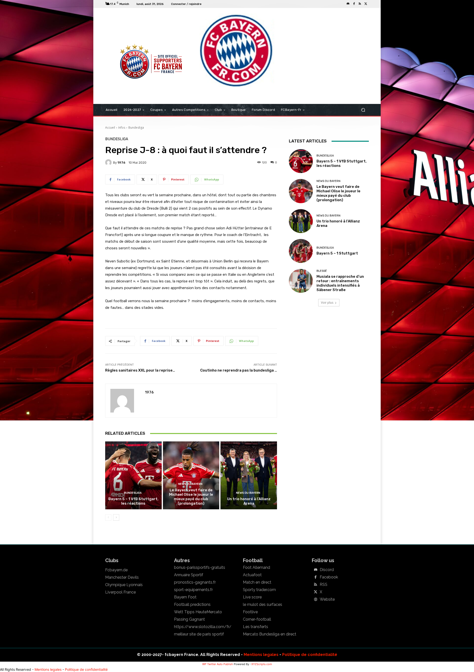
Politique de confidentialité (309, 654)
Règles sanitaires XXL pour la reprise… (140, 370)
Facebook (329, 577)
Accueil (110, 127)
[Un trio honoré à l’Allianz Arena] (248, 475)
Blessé (321, 271)
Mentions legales (261, 654)
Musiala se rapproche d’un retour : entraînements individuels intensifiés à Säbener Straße (340, 283)
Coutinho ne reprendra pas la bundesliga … (238, 370)
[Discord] (348, 4)
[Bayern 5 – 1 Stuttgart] (301, 251)
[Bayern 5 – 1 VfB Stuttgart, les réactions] (133, 475)
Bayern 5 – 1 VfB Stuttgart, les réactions (133, 501)
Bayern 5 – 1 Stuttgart (337, 253)
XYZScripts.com (261, 664)
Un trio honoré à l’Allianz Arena (249, 501)
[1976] (109, 162)
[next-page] (116, 517)
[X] (366, 4)
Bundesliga (136, 127)
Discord (327, 570)
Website (327, 599)
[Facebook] (354, 4)
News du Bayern (190, 484)
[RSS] (360, 4)
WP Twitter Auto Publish (217, 664)
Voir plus (327, 302)
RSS (323, 585)
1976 (121, 162)
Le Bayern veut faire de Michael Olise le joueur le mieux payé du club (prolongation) (191, 497)
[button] (363, 110)
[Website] (315, 599)
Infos (121, 127)
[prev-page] (108, 517)
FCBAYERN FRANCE (132, 28)
